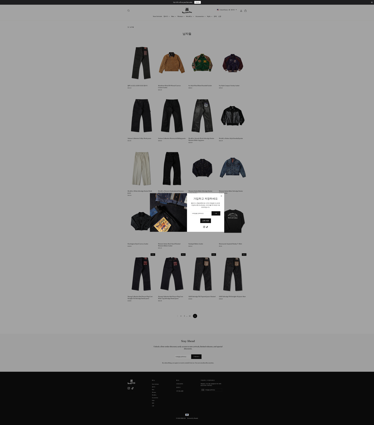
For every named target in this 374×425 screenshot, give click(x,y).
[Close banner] (372, 2)
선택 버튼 (205, 221)
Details (197, 2)
